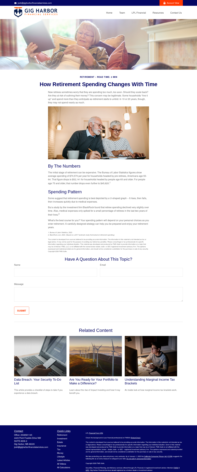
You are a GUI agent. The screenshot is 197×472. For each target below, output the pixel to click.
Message (19, 284)
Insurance (61, 445)
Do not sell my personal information (138, 458)
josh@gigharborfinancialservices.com (35, 2)
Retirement (62, 434)
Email (103, 264)
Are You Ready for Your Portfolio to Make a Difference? (93, 381)
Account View (173, 2)
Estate (60, 442)
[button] (109, 12)
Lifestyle (61, 456)
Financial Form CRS (96, 433)
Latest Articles (63, 460)
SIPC (87, 470)
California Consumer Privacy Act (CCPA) (158, 456)
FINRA (175, 468)
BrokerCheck (135, 437)
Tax (58, 449)
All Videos (61, 463)
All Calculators (63, 467)
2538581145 (26, 434)
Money (60, 452)
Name (17, 264)
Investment (62, 438)
